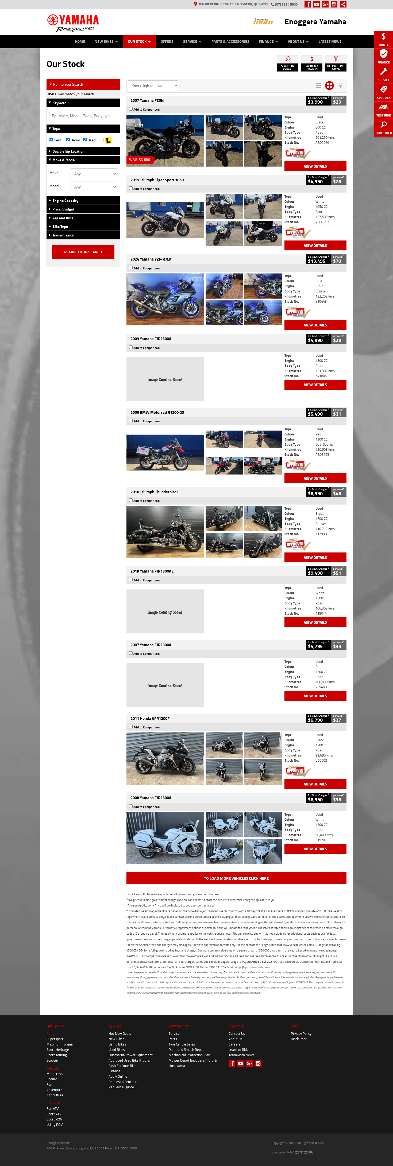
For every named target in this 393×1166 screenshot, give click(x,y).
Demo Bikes (117, 1044)
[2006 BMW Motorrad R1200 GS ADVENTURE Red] (204, 453)
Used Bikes (117, 1049)
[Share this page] (341, 4)
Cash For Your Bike (122, 1065)
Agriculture (55, 1095)
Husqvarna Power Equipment (131, 1055)
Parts (173, 1038)
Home (80, 41)
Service (190, 41)
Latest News (330, 41)
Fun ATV (53, 1108)
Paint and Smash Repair (187, 1049)
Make (53, 172)
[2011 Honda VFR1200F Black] (204, 758)
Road (50, 1033)
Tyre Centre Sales (182, 1044)
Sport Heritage (58, 1049)
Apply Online (118, 1076)
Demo (75, 140)
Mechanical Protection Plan (189, 1055)
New (57, 140)
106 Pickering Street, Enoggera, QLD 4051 (233, 4)
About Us (296, 41)
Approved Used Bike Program (131, 1060)
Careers (234, 1044)
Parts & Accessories (230, 41)
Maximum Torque (60, 1044)
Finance (266, 41)
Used (91, 140)
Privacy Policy (301, 1033)
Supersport (55, 1038)
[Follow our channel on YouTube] (317, 4)
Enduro (52, 1079)
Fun (49, 1084)
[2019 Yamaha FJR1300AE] (204, 611)
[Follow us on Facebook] (309, 4)
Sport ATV (54, 1113)
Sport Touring (57, 1055)
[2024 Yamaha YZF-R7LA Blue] (204, 299)
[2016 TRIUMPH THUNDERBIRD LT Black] (204, 532)
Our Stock (137, 41)
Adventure (54, 1089)
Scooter (52, 1060)
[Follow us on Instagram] (335, 4)
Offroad (52, 1068)
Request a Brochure (123, 1081)
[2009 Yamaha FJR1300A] (204, 379)
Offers (167, 41)
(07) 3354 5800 (286, 4)
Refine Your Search (66, 84)
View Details (315, 166)
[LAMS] (108, 140)
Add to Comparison (146, 109)
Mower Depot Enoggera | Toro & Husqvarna (193, 1063)
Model (54, 185)
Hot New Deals (120, 1033)
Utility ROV (55, 1124)
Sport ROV (54, 1119)
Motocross (55, 1073)
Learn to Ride (239, 1049)
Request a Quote (121, 1087)
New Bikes (104, 41)
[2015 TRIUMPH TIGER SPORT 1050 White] (204, 220)
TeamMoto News (241, 1055)
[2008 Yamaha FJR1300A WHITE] (204, 838)
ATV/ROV (53, 1103)
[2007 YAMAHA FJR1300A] (204, 685)
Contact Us (237, 1033)
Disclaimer (299, 1038)
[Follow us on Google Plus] (326, 4)
